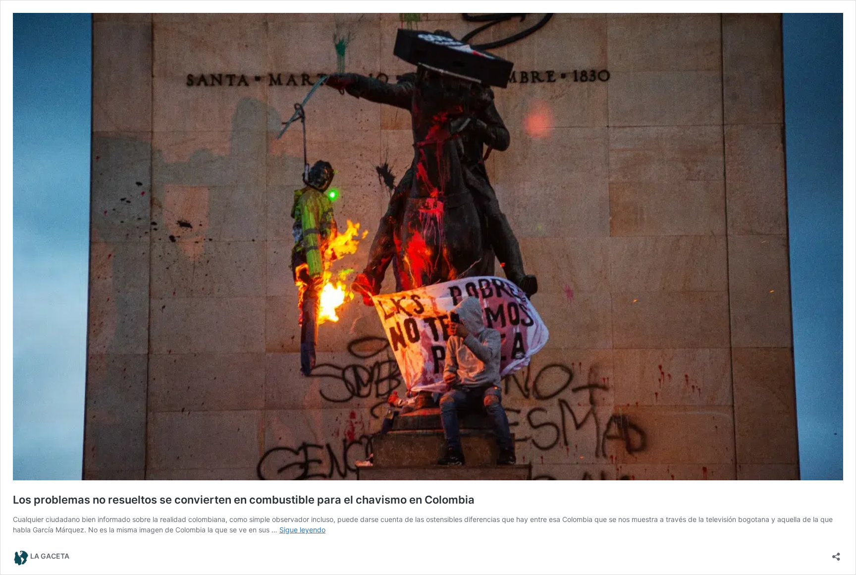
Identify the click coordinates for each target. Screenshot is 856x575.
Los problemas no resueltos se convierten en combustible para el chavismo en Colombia (244, 499)
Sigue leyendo (302, 529)
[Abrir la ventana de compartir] (836, 553)
